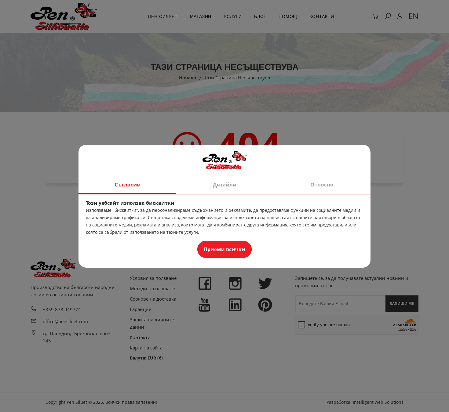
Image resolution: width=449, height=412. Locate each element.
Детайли (224, 184)
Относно (322, 184)
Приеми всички (224, 249)
